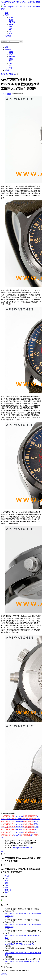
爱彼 (10, 29)
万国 (10, 33)
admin (3, 94)
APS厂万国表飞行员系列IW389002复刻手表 (20, 944)
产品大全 (8, 15)
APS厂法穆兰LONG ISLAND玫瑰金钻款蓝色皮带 (22, 961)
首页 (6, 13)
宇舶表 (11, 20)
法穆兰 (11, 24)
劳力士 (11, 17)
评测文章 (8, 36)
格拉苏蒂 (12, 22)
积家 (10, 31)
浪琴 (10, 27)
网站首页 (4, 74)
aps (2, 837)
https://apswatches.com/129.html (23, 848)
